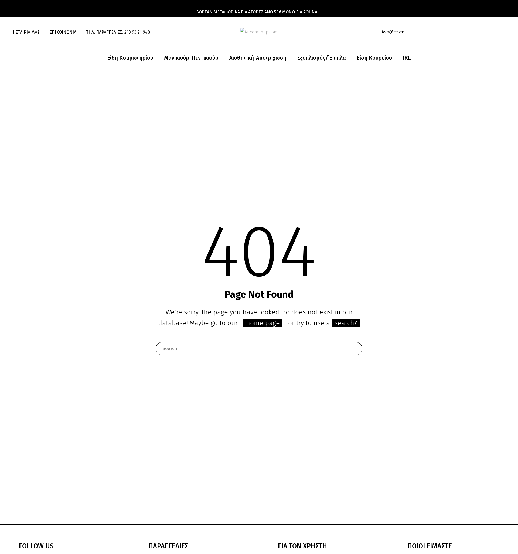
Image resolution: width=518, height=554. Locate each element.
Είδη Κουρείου (374, 58)
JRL (407, 58)
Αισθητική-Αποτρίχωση (257, 58)
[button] (459, 32)
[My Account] (481, 32)
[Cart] (504, 32)
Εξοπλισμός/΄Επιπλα (321, 58)
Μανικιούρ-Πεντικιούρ (191, 58)
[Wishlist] (493, 32)
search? (346, 323)
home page (263, 323)
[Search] (355, 348)
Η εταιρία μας (25, 32)
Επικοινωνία (62, 32)
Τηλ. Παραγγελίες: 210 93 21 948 (118, 32)
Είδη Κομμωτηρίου (130, 58)
